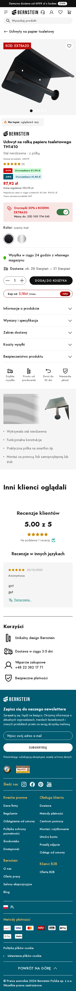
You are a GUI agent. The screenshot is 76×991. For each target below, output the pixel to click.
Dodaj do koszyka (51, 280)
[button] (12, 163)
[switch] (67, 985)
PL (12, 907)
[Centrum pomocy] (42, 12)
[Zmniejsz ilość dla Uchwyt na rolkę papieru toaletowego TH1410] (7, 280)
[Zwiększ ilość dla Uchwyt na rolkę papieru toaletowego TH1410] (22, 280)
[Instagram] (23, 784)
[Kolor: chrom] (21, 238)
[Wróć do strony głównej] (25, 12)
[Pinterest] (40, 784)
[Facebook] (32, 784)
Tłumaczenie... (22, 600)
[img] (16, 570)
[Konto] (51, 12)
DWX (62, 3)
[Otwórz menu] (5, 12)
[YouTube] (49, 784)
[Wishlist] (60, 12)
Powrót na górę (34, 968)
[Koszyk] (69, 12)
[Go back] (5, 31)
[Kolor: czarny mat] (8, 238)
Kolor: (15, 227)
